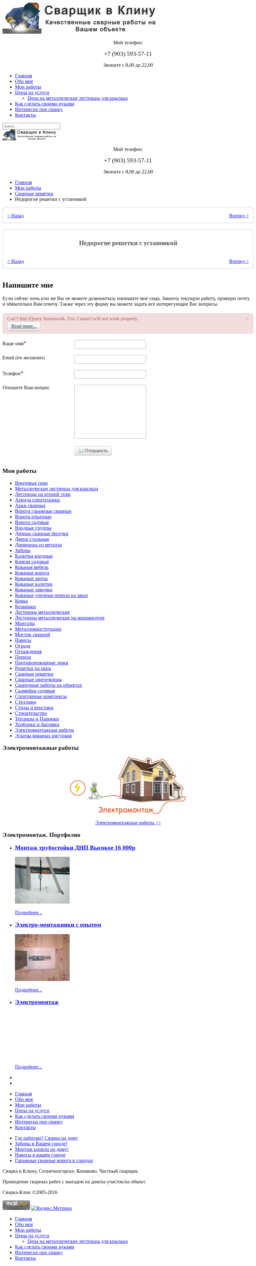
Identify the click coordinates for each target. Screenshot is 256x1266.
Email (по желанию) (23, 357)
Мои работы (28, 87)
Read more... (24, 326)
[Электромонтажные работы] (128, 786)
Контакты (25, 115)
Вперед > (239, 215)
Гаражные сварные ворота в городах (54, 1160)
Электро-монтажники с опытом (58, 924)
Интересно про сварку (39, 109)
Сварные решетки (34, 193)
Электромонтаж (37, 1002)
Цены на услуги (32, 92)
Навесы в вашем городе (40, 1154)
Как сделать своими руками (44, 103)
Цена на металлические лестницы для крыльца (77, 98)
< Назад (15, 215)
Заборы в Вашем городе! (41, 1143)
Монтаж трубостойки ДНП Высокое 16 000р (75, 847)
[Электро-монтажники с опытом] (42, 979)
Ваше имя (12, 343)
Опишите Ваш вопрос (26, 387)
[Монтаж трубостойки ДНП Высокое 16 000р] (42, 902)
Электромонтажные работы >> (128, 822)
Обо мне (24, 81)
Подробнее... (28, 912)
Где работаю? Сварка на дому (46, 1138)
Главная (23, 75)
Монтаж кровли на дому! (42, 1149)
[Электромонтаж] (42, 1056)
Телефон (11, 373)
